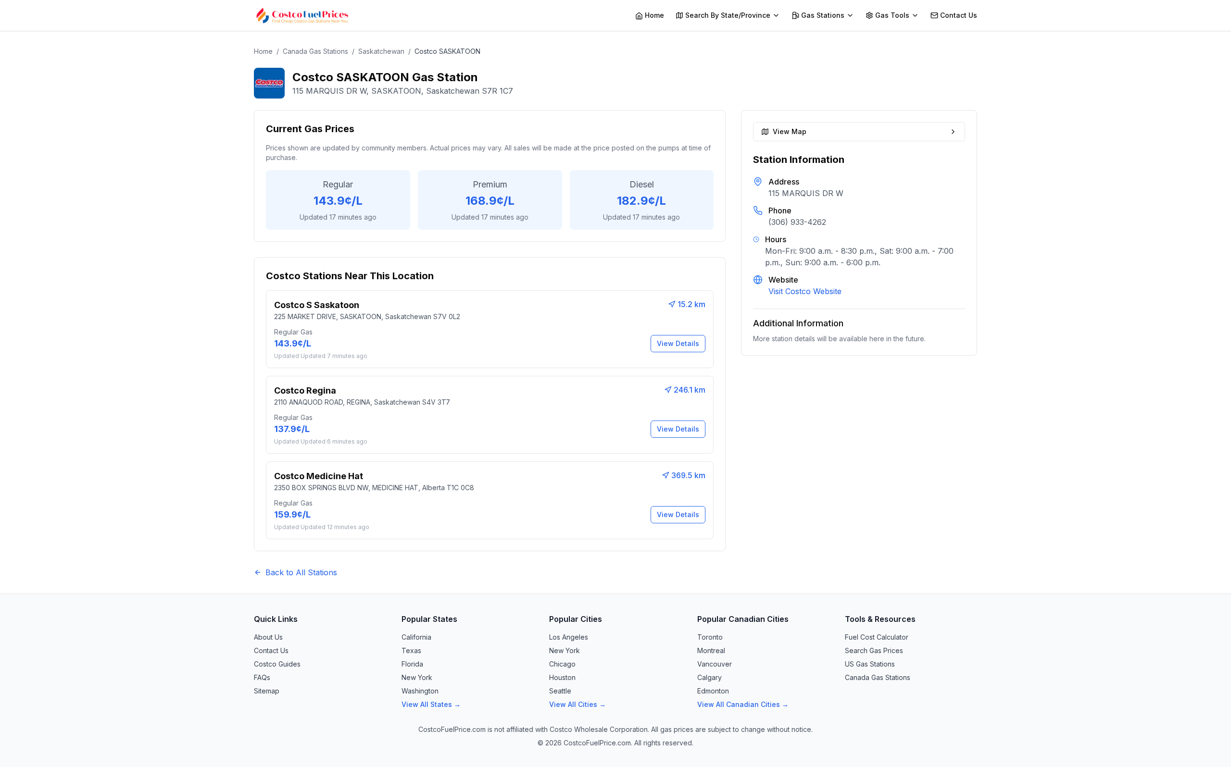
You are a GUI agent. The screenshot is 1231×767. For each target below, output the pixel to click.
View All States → (431, 704)
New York (417, 677)
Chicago (562, 664)
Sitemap (266, 691)
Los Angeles (568, 637)
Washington (420, 691)
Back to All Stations (301, 572)
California (416, 637)
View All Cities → (577, 704)
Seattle (560, 691)
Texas (411, 650)
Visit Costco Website (805, 291)
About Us (268, 637)
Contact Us (271, 650)
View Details (678, 343)
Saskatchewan (381, 51)
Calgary (709, 677)
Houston (562, 677)
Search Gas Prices (874, 650)
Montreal (711, 650)
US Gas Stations (870, 664)
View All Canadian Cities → (743, 704)
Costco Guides (277, 664)
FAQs (262, 677)
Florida (412, 664)
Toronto (710, 637)
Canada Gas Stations (315, 51)
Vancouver (714, 664)
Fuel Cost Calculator (876, 637)
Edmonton (713, 691)
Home (263, 51)
